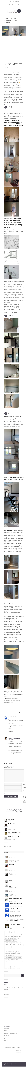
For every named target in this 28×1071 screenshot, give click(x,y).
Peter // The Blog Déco (15, 738)
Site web (23, 791)
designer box (7, 936)
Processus (8, 20)
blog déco (12, 932)
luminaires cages (15, 942)
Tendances (6, 1042)
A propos (16, 20)
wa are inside (7, 968)
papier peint (13, 949)
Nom (24, 784)
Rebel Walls (8, 1047)
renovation (9, 698)
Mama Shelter (12, 944)
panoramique (7, 949)
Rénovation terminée (13, 64)
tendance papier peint (19, 961)
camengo (6, 934)
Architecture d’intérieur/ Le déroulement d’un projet (13, 987)
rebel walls (13, 953)
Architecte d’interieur (8, 986)
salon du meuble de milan (9, 955)
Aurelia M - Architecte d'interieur (15, 1063)
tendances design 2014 (17, 963)
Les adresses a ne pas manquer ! (10, 1033)
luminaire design (8, 942)
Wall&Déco (13, 968)
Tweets (18, 700)
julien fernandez (8, 940)
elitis (12, 936)
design (21, 934)
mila (5, 946)
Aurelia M (6, 989)
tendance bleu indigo (14, 959)
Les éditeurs (6, 1035)
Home (7, 18)
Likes (13, 700)
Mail (18, 4)
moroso (9, 946)
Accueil (5, 984)
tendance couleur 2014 (9, 961)
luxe (20, 942)
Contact (8, 22)
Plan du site (6, 994)
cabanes (16, 932)
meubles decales (20, 944)
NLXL (13, 946)
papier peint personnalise (9, 951)
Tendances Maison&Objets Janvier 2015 (18, 1050)
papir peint (17, 951)
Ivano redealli (16, 938)
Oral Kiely (17, 946)
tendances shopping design (10, 966)
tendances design (8, 963)
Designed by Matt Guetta (8, 1064)
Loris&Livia (14, 940)
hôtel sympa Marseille (9, 938)
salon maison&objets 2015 (10, 957)
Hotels (5, 1031)
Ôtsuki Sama (19, 968)
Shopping (6, 1040)
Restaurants (6, 1038)
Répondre (7, 719)
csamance (16, 934)
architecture (7, 702)
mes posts (17, 419)
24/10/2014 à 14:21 (12, 718)
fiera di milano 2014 (17, 936)
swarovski (7, 959)
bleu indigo (7, 932)
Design (12, 702)
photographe (7, 953)
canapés (11, 934)
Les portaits (6, 1036)
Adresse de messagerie (25, 788)
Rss (15, 4)
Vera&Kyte (18, 966)
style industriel (15, 698)
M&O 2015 (7, 944)
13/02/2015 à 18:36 (12, 739)
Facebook (9, 4)
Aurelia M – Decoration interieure (10, 991)
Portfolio (13, 18)
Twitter (12, 4)
